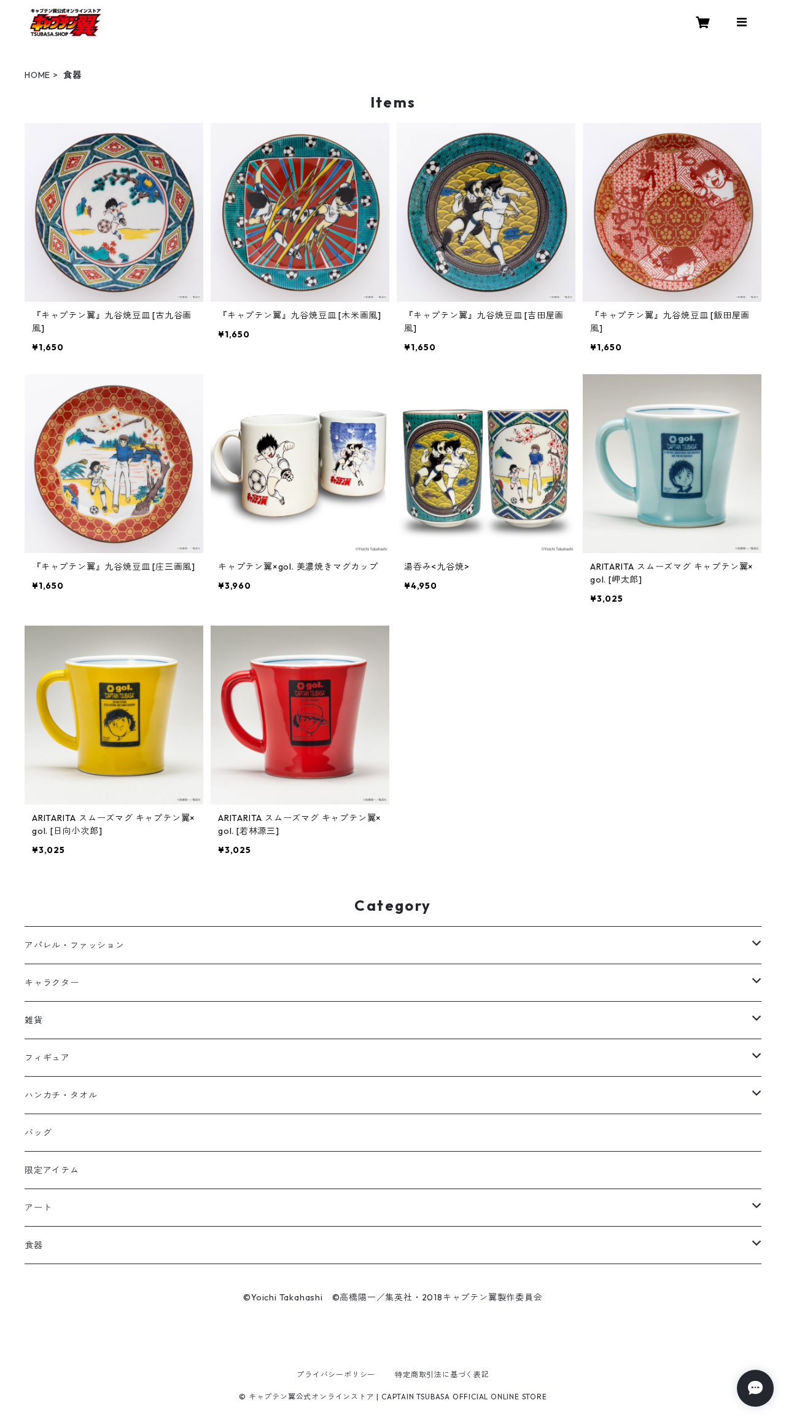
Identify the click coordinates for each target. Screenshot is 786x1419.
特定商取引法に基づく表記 (442, 1374)
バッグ (38, 1132)
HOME (37, 75)
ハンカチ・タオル (61, 1095)
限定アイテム (52, 1170)
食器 (34, 1245)
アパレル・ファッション (75, 945)
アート (38, 1207)
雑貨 (34, 1020)
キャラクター (52, 982)
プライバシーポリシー (336, 1374)
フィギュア (47, 1057)
